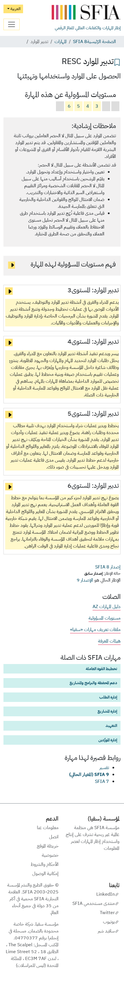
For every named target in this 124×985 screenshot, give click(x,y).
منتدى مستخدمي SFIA (93, 903)
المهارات (61, 41)
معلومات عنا (48, 827)
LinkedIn (105, 894)
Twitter (107, 912)
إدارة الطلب (108, 697)
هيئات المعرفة (109, 641)
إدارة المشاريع (107, 711)
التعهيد (111, 725)
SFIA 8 (80, 41)
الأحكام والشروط (45, 864)
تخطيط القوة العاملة (101, 668)
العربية (15, 8)
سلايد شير (106, 931)
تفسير (104, 767)
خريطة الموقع (48, 846)
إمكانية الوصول (45, 873)
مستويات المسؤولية (105, 618)
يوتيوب (109, 921)
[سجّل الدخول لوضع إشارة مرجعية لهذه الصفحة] (117, 62)
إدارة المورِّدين (107, 740)
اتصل (54, 836)
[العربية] (86, 12)
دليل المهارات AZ (107, 606)
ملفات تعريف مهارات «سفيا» (95, 629)
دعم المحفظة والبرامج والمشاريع (93, 683)
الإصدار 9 (85, 580)
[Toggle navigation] (11, 24)
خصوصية (50, 855)
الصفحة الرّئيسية (101, 41)
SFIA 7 (102, 781)
